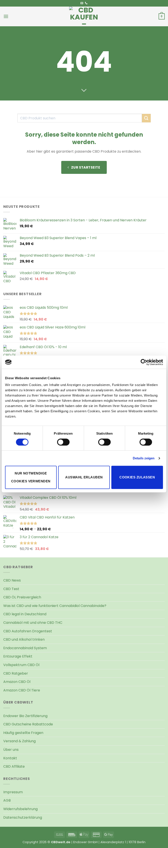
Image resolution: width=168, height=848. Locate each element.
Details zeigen (143, 458)
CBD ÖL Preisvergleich (22, 597)
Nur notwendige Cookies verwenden (31, 477)
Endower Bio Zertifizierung (25, 715)
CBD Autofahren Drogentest (27, 631)
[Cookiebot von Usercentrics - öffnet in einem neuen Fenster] (144, 362)
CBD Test (11, 588)
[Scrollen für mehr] (84, 90)
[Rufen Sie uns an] (86, 3)
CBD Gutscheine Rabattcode (28, 724)
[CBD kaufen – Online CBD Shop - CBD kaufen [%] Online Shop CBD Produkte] (84, 16)
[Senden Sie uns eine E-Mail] (81, 3)
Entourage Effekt (17, 656)
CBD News (12, 580)
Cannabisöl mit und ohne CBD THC (32, 622)
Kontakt (10, 758)
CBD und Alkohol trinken (24, 639)
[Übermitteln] (146, 118)
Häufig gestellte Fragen (23, 732)
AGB (7, 800)
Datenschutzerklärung (22, 817)
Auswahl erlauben (84, 477)
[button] (6, 16)
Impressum (13, 792)
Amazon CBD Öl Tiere (21, 690)
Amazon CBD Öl (16, 681)
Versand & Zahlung (19, 741)
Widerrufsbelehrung (20, 808)
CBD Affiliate (14, 766)
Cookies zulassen (137, 477)
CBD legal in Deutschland (24, 614)
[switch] (63, 442)
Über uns (11, 749)
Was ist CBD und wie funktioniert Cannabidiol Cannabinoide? (54, 605)
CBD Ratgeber (15, 673)
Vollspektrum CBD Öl (21, 664)
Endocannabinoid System (25, 648)
